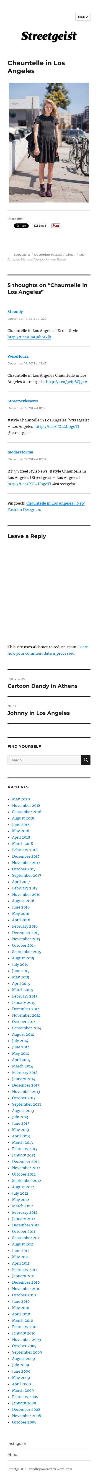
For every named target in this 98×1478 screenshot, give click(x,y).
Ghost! (70, 254)
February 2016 (25, 926)
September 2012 (26, 1180)
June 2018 (21, 824)
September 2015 (26, 951)
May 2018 (20, 831)
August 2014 (23, 1034)
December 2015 (26, 932)
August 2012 (23, 1187)
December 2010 (26, 1282)
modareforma (20, 452)
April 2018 (21, 837)
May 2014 (20, 1053)
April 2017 (21, 881)
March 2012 (22, 1206)
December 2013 (25, 1085)
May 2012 (20, 1199)
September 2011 (26, 1237)
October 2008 (24, 1422)
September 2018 (26, 812)
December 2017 (25, 856)
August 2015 (23, 958)
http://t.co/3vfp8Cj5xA (66, 381)
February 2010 (25, 1327)
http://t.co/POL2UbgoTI (57, 426)
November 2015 (26, 939)
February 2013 (24, 1148)
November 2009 (26, 1339)
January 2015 (23, 1002)
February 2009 (25, 1396)
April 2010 (21, 1314)
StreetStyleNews (23, 401)
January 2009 (24, 1403)
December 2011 (25, 1225)
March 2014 (22, 1066)
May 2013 (20, 1129)
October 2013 (24, 1098)
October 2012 (24, 1174)
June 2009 (21, 1371)
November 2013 (26, 1091)
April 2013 (21, 1136)
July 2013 (20, 1117)
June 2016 (21, 907)
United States (56, 259)
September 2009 (27, 1352)
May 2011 (20, 1257)
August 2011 (23, 1244)
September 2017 (26, 875)
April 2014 (21, 1059)
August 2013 (23, 1110)
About (13, 1455)
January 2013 (23, 1155)
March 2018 (22, 843)
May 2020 (21, 799)
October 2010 (24, 1295)
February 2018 (25, 850)
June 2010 (21, 1301)
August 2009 (23, 1358)
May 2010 (20, 1307)
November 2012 (26, 1168)
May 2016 (20, 913)
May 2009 (21, 1377)
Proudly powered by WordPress (49, 1469)
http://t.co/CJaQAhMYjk (29, 337)
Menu (83, 16)
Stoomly (15, 311)
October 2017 (24, 869)
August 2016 (23, 901)
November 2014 (26, 1015)
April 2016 (21, 920)
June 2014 (21, 1047)
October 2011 (23, 1231)
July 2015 (20, 964)
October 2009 (24, 1346)
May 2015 (20, 977)
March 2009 (23, 1390)
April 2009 (21, 1384)
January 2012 (23, 1218)
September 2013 (26, 1104)
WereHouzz (18, 356)
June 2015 (21, 970)
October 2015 (24, 945)
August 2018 (23, 818)
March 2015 (22, 990)
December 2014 (26, 1009)
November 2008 (26, 1416)
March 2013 (22, 1142)
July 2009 (20, 1365)
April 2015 (21, 983)
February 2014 (25, 1072)
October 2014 (24, 1021)
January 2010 (23, 1333)
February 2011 (24, 1269)
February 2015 (25, 996)
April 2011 (20, 1263)
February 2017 (24, 888)
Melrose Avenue (33, 259)
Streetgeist (22, 254)
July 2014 (20, 1040)
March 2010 (22, 1320)
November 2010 (26, 1288)
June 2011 (20, 1250)
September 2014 (26, 1028)
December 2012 (26, 1161)
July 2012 (20, 1193)
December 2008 (26, 1409)
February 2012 (25, 1212)
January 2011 (23, 1276)
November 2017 (26, 862)
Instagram (17, 1443)
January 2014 (23, 1079)
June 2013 (20, 1123)
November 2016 (26, 894)
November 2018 (26, 805)
